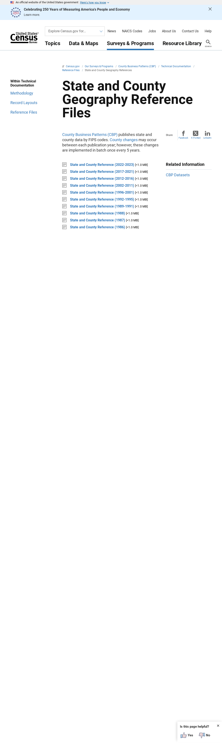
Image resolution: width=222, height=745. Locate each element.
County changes (124, 139)
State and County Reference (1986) (97, 227)
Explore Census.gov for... (67, 31)
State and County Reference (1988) (97, 213)
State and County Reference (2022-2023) (102, 165)
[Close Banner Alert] (210, 12)
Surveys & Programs (130, 43)
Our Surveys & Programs (99, 66)
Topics (52, 43)
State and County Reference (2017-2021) (102, 172)
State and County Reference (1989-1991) (102, 206)
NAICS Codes (132, 31)
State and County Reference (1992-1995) (102, 199)
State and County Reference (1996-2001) (102, 192)
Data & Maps (83, 43)
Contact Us (190, 31)
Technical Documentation (176, 66)
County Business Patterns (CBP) (137, 66)
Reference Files (71, 70)
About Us (169, 31)
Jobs (152, 31)
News (112, 31)
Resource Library (182, 43)
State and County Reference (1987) (97, 220)
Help (208, 31)
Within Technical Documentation (23, 83)
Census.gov (73, 66)
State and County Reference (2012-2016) (102, 178)
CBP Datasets (178, 175)
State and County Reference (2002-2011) (102, 185)
